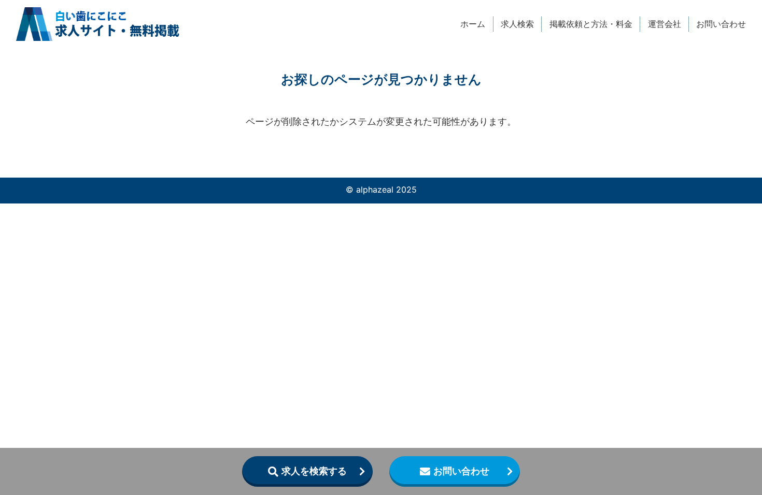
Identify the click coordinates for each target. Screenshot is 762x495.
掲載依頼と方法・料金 (590, 24)
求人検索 (517, 24)
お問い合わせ (721, 24)
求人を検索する (314, 470)
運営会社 (664, 24)
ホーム (472, 24)
